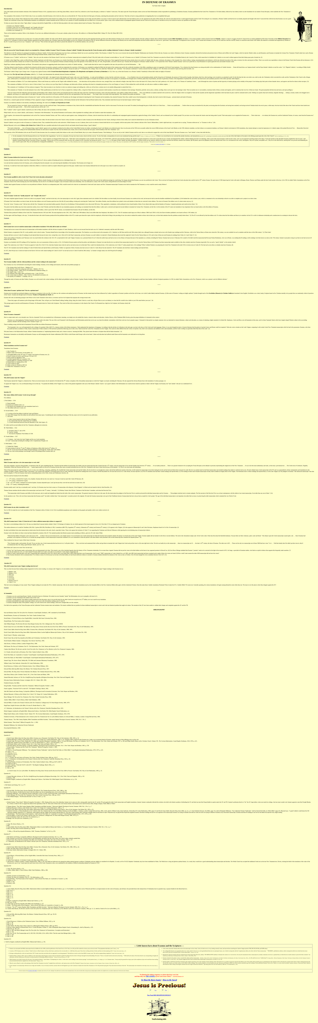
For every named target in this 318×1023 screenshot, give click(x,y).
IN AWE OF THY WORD (159, 144)
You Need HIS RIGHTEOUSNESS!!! (159, 995)
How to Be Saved (170, 980)
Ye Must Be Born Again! (151, 980)
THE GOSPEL (150, 976)
